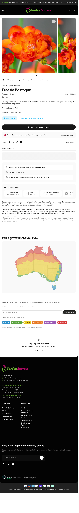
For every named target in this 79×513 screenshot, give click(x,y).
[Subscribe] (42, 458)
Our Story (24, 408)
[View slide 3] (40, 350)
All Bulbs (8, 80)
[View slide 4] (42, 350)
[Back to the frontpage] (3, 80)
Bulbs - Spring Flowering (21, 80)
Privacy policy (53, 489)
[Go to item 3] (41, 76)
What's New (6, 411)
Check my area (69, 312)
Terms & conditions (64, 489)
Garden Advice (7, 417)
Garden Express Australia (11, 86)
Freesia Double (43, 80)
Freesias (33, 80)
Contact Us (25, 428)
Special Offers (6, 414)
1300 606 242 (8, 375)
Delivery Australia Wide (27, 416)
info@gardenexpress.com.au (13, 378)
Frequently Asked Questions (27, 411)
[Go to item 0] (36, 76)
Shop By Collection (8, 408)
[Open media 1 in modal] (54, 21)
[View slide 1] (35, 350)
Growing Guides (7, 419)
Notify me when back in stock (40, 127)
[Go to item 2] (39, 76)
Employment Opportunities (25, 424)
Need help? (72, 142)
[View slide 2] (38, 350)
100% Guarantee (26, 420)
